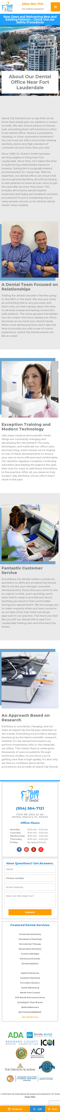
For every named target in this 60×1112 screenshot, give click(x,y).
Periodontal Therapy (30, 944)
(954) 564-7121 (32, 4)
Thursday (16, 839)
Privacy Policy (30, 1097)
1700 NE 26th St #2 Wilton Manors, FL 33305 (30, 815)
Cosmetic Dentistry (30, 978)
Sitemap (23, 1094)
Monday (15, 829)
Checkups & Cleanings (30, 939)
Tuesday (15, 832)
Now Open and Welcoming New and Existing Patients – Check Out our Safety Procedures (30, 19)
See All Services (30, 1017)
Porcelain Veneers (30, 983)
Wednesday (17, 836)
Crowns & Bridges (30, 954)
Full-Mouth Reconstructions (30, 997)
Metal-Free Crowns (30, 992)
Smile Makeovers (30, 1007)
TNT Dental (55, 1094)
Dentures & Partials (30, 959)
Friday (14, 842)
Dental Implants (30, 963)
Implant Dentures (30, 973)
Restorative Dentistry (30, 949)
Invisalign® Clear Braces (30, 1002)
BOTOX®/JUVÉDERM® (30, 1012)
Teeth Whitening (30, 988)
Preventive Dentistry (30, 934)
